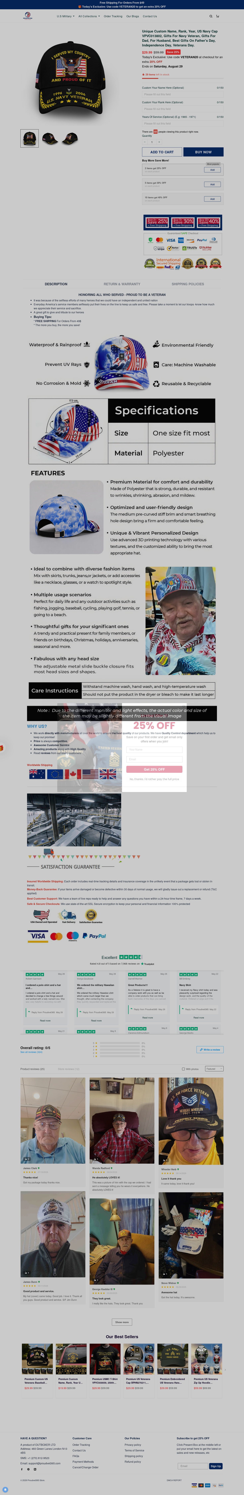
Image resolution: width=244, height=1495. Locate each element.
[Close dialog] (183, 706)
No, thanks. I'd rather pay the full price (154, 779)
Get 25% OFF (154, 769)
